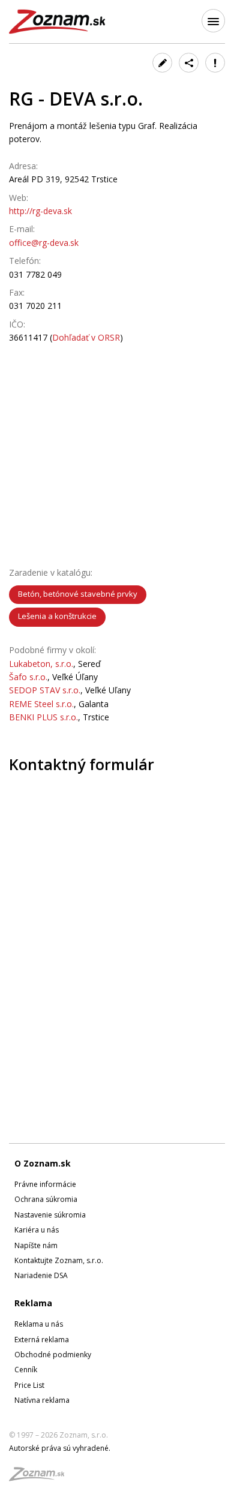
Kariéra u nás (36, 1230)
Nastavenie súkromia (50, 1215)
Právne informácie (45, 1184)
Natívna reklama (42, 1400)
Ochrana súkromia (45, 1199)
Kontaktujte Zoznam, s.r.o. (58, 1260)
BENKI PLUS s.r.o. (43, 717)
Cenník (25, 1369)
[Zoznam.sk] (41, 1477)
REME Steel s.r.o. (41, 704)
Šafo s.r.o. (28, 677)
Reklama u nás (38, 1324)
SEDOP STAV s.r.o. (44, 690)
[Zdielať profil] (189, 63)
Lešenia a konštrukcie (57, 616)
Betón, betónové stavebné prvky (77, 593)
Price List (29, 1385)
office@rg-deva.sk (44, 242)
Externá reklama (41, 1339)
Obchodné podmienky (52, 1354)
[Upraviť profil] (162, 63)
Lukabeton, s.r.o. (41, 663)
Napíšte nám (36, 1245)
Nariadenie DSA (41, 1275)
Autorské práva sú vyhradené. (59, 1448)
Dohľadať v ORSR (86, 337)
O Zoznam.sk (42, 1163)
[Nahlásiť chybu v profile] (215, 63)
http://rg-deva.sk (40, 211)
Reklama (33, 1303)
